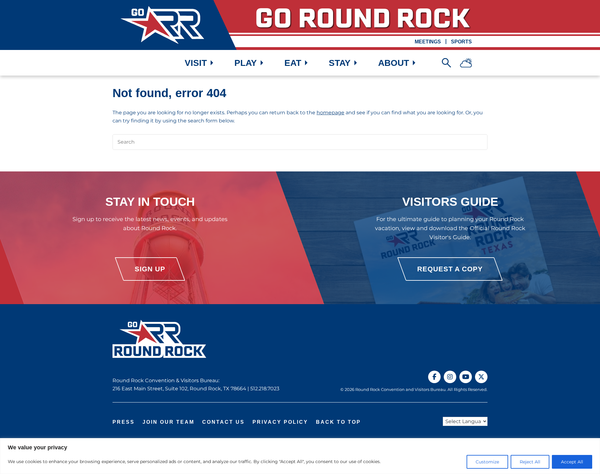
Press (123, 422)
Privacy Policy (280, 422)
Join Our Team (168, 422)
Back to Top (338, 422)
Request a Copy (450, 269)
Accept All (572, 462)
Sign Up (150, 269)
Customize (487, 462)
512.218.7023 (264, 389)
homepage (330, 113)
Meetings (428, 42)
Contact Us (223, 422)
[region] (300, 456)
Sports (461, 42)
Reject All (530, 462)
